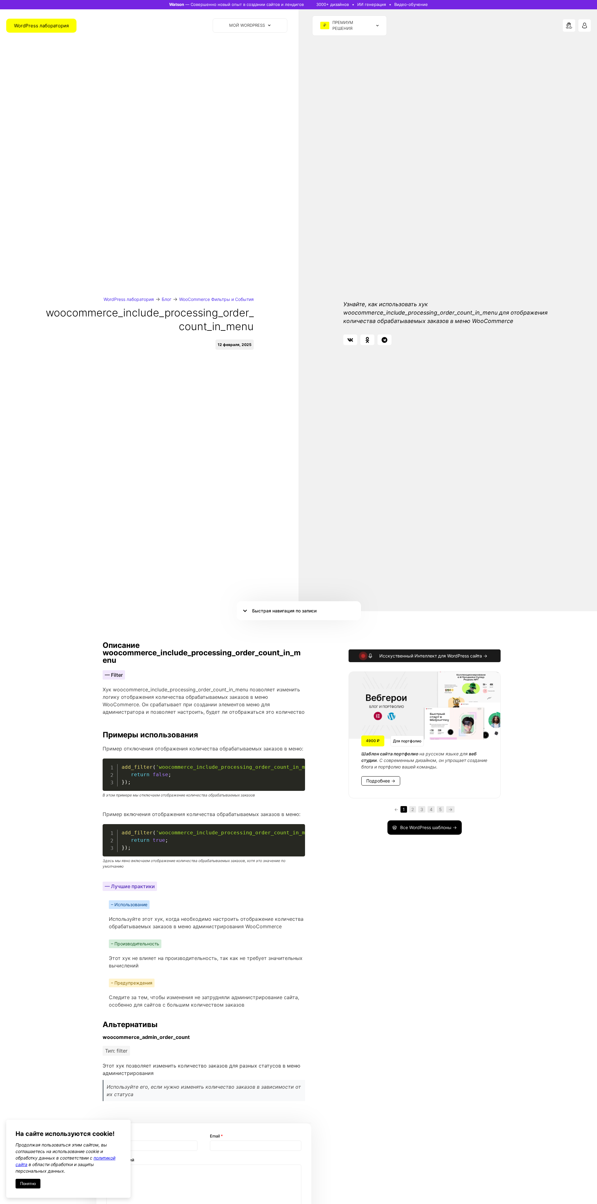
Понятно (28, 1183)
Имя (112, 1136)
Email (216, 1136)
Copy (297, 764)
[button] (350, 339)
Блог (166, 299)
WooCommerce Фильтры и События (216, 299)
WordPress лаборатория (129, 299)
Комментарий (120, 1160)
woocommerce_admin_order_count (146, 1037)
